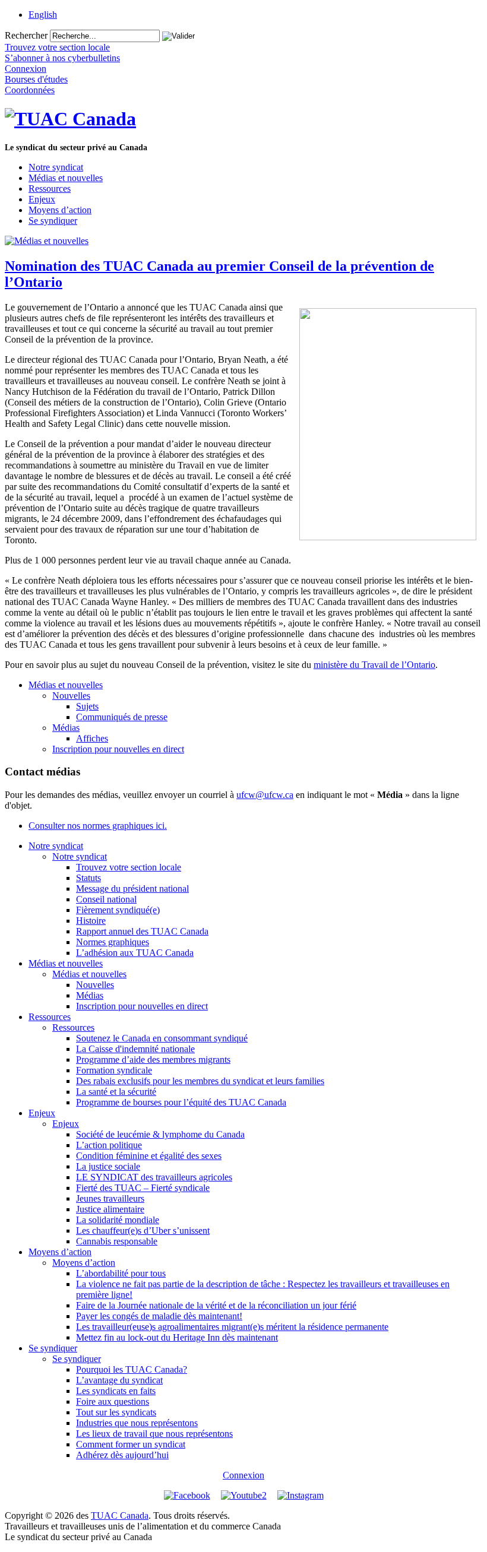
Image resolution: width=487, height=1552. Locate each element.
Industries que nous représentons (137, 1423)
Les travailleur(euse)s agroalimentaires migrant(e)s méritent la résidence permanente (232, 1327)
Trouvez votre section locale (128, 867)
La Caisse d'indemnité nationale (135, 1049)
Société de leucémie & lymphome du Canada (160, 1134)
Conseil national (106, 899)
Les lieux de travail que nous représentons (154, 1434)
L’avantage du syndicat (119, 1380)
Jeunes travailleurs (110, 1198)
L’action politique (109, 1145)
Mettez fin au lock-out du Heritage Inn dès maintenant (177, 1337)
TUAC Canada (119, 1515)
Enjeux (42, 199)
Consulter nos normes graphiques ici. (98, 826)
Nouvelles (71, 696)
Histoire (91, 921)
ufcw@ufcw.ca (264, 795)
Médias (66, 728)
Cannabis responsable (116, 1241)
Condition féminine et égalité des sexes (149, 1156)
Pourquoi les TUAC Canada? (131, 1369)
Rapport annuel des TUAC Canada (142, 931)
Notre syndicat (56, 167)
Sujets (87, 706)
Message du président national (132, 888)
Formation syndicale (114, 1070)
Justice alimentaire (110, 1209)
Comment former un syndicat (130, 1444)
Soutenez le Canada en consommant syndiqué (162, 1038)
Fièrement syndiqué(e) (118, 910)
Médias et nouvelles (66, 178)
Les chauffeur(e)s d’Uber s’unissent (143, 1230)
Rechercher (26, 35)
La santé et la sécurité (116, 1092)
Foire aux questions (112, 1401)
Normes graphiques (112, 942)
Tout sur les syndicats (116, 1412)
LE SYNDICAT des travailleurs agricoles (154, 1177)
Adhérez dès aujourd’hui (122, 1455)
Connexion (243, 1475)
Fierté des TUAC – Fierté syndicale (143, 1188)
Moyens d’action (60, 210)
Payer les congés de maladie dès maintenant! (159, 1316)
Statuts (88, 878)
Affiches (92, 738)
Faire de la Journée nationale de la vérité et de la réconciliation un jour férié (216, 1305)
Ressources (50, 188)
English (43, 14)
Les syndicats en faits (116, 1391)
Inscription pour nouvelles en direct (118, 749)
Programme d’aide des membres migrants (153, 1059)
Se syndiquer (53, 221)
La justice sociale (108, 1166)
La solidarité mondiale (117, 1220)
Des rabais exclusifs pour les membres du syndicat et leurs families (200, 1081)
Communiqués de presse (121, 717)
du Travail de (374, 665)
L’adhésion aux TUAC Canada (135, 953)
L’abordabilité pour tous (121, 1273)
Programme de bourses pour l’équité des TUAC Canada (181, 1102)
